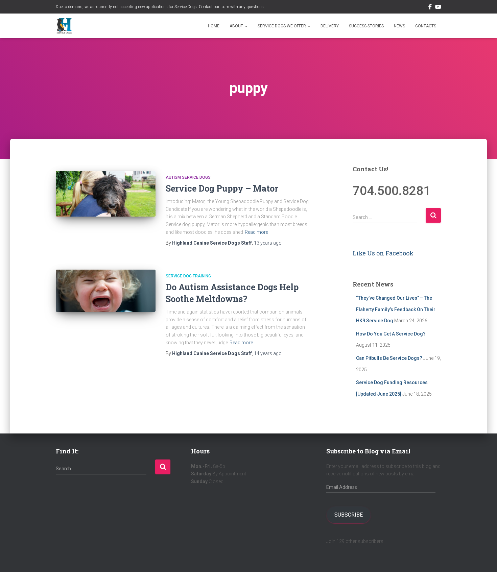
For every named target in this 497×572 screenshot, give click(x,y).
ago (268, 243)
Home (213, 26)
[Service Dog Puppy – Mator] (106, 194)
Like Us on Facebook (383, 253)
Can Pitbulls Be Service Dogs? (389, 358)
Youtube (438, 8)
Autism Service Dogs (188, 177)
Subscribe (348, 515)
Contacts (425, 26)
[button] (245, 26)
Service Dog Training (188, 276)
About (237, 26)
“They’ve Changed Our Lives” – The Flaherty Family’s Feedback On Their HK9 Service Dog (395, 309)
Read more (256, 232)
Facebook (430, 8)
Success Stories (366, 26)
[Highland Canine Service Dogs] (64, 25)
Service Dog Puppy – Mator (222, 188)
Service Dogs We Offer (282, 26)
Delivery (330, 26)
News (399, 26)
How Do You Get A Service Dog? (391, 334)
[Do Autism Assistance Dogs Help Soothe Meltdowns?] (106, 291)
